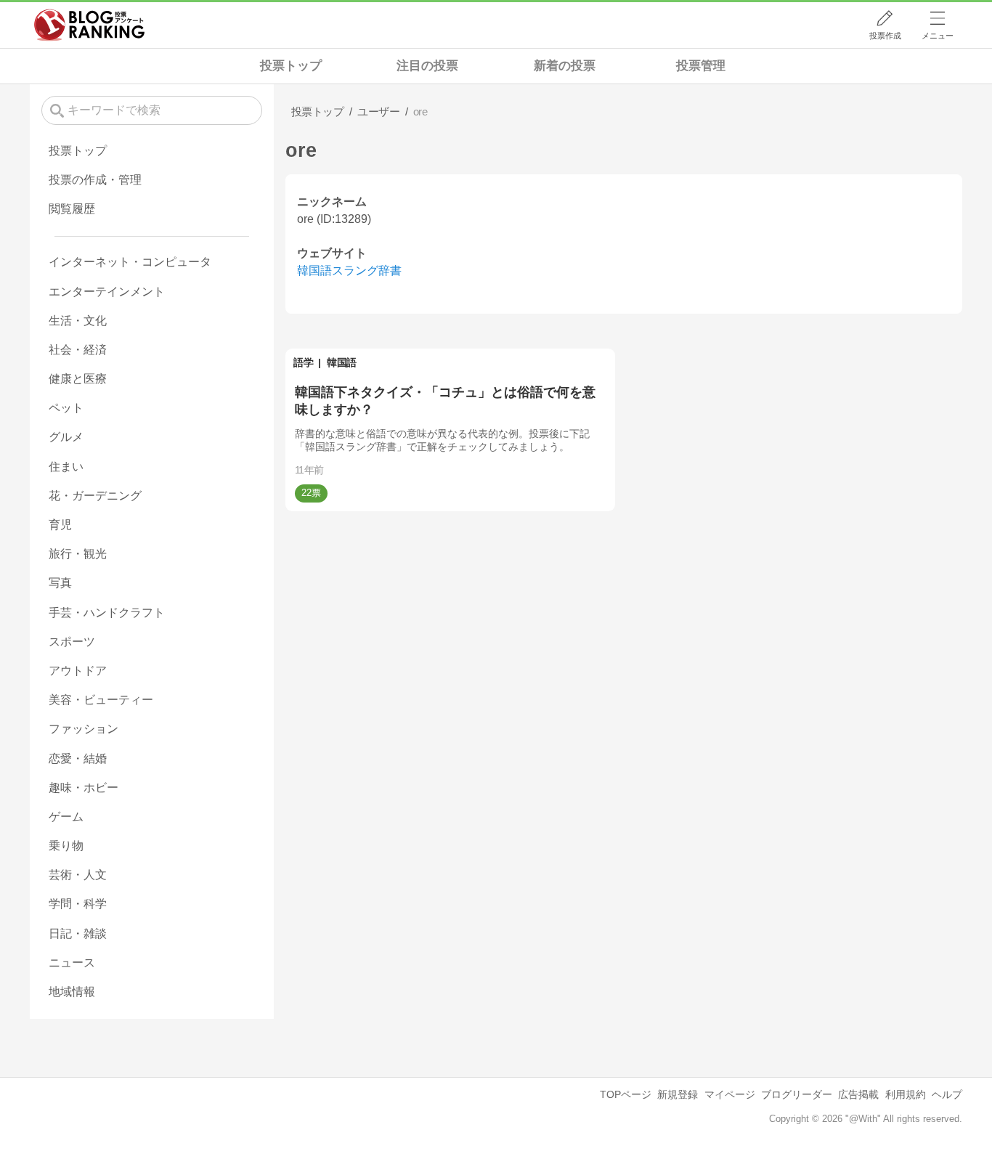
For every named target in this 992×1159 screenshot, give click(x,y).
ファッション (83, 729)
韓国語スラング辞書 (349, 270)
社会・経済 (78, 349)
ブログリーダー (796, 1094)
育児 (60, 524)
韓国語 (342, 362)
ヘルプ (947, 1094)
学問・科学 (78, 904)
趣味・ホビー (83, 787)
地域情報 (72, 991)
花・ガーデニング (95, 495)
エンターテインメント (107, 291)
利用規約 (905, 1094)
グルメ (66, 437)
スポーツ (72, 641)
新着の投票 (564, 66)
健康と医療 (78, 379)
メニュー (938, 35)
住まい (66, 466)
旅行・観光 (78, 554)
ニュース (72, 962)
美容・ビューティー (101, 700)
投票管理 (700, 66)
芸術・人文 (78, 875)
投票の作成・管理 (95, 180)
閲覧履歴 (72, 209)
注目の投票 (427, 66)
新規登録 (677, 1094)
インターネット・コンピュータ (130, 262)
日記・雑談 (78, 933)
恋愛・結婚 (78, 758)
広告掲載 (858, 1094)
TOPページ (625, 1094)
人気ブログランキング (89, 24)
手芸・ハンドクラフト (107, 612)
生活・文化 (78, 320)
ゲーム (66, 816)
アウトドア (78, 670)
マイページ (729, 1094)
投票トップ (291, 66)
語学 (303, 362)
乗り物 (66, 845)
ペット (66, 408)
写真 (60, 583)
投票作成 (885, 35)
